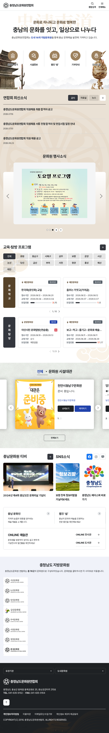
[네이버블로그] (103, 457)
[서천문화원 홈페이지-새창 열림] (15, 602)
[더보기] (103, 247)
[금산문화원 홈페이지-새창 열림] (15, 582)
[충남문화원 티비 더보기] (50, 457)
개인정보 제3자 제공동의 (67, 714)
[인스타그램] (96, 457)
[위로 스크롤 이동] (6, 702)
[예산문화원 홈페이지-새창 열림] (15, 631)
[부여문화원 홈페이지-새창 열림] (15, 592)
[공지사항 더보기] (103, 98)
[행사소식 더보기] (61, 230)
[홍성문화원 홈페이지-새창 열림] (15, 621)
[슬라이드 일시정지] (56, 230)
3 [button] (53, 230)
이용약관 (27, 714)
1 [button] (47, 230)
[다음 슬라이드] (101, 196)
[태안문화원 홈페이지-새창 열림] (15, 641)
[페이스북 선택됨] (89, 457)
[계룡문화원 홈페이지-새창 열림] (15, 651)
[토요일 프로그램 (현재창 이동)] (54, 193)
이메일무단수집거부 (43, 714)
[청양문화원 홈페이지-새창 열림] (15, 611)
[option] (54, 193)
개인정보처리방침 (11, 714)
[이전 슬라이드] (8, 196)
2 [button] (50, 230)
